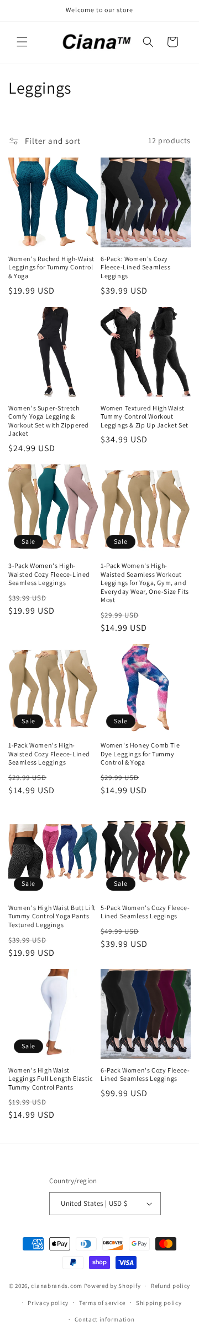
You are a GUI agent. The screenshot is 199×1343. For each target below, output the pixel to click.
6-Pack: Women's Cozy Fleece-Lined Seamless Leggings (136, 267)
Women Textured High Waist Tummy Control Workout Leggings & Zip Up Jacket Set (144, 416)
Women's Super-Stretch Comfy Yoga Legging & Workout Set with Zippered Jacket (48, 421)
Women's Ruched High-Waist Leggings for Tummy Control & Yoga (51, 267)
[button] (22, 42)
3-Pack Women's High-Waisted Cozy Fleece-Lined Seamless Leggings (49, 574)
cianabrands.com (56, 1286)
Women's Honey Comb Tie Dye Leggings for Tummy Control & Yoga (140, 753)
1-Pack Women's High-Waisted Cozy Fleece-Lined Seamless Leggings (49, 753)
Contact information (104, 1319)
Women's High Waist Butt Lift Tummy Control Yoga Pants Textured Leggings (52, 916)
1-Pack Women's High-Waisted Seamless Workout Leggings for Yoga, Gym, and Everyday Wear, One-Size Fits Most (145, 582)
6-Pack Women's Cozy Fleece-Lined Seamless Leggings (145, 1074)
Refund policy (170, 1286)
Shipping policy (159, 1303)
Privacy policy (48, 1303)
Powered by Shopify (112, 1286)
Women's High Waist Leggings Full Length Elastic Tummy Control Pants (50, 1078)
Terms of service (102, 1303)
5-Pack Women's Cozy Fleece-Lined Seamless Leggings (145, 911)
